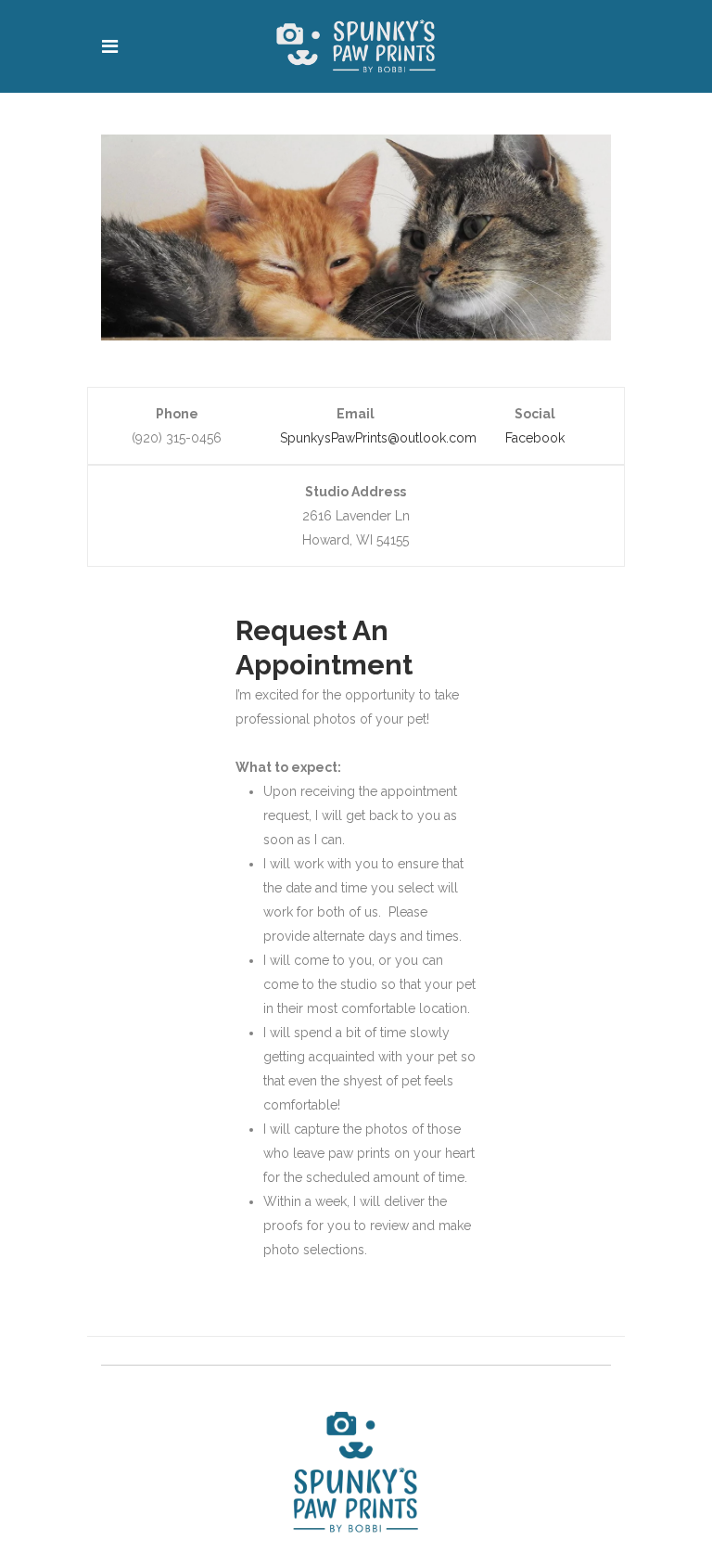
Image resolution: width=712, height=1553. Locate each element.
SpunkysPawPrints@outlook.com (378, 437)
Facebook (535, 437)
